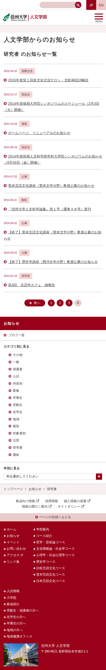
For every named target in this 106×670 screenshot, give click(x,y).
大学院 (11, 597)
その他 (17, 355)
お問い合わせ (16, 548)
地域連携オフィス (19, 636)
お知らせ (35, 489)
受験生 (17, 405)
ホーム (11, 529)
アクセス (13, 555)
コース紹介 (44, 536)
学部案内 (42, 529)
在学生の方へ (16, 617)
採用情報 (51, 501)
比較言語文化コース (50, 568)
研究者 (17, 447)
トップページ (13, 489)
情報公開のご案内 (35, 506)
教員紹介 (13, 604)
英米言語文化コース (50, 574)
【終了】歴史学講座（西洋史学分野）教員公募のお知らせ (53, 262)
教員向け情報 (25, 501)
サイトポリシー (69, 506)
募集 (16, 390)
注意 (16, 440)
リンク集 (13, 562)
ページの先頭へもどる (54, 517)
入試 (16, 376)
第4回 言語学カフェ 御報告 (31, 285)
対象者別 (19, 433)
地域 (16, 419)
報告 (16, 426)
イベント (13, 542)
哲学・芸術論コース (50, 542)
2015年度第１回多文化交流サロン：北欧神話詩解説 (48, 80)
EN (101, 5)
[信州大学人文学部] (24, 14)
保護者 (17, 369)
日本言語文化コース (50, 581)
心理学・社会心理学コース (55, 555)
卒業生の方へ (16, 623)
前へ (37, 303)
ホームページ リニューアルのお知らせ (39, 133)
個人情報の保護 (75, 501)
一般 (16, 362)
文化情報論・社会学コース (55, 548)
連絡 (16, 455)
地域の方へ (15, 630)
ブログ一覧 (17, 335)
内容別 (17, 383)
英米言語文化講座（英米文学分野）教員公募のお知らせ (51, 186)
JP (91, 5)
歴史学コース (45, 562)
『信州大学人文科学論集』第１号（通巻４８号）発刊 (49, 209)
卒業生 (17, 398)
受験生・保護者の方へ (23, 610)
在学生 (17, 412)
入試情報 (13, 591)
